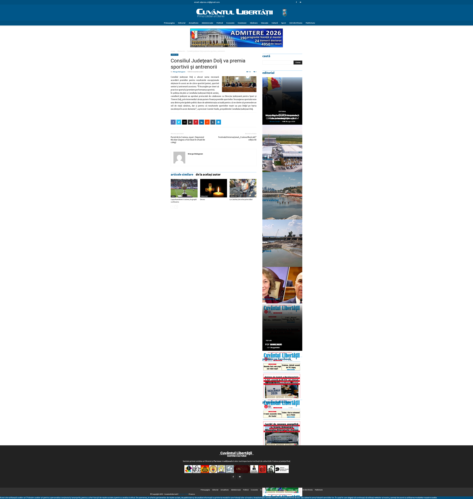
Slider (173, 196)
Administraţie (207, 23)
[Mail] (300, 2)
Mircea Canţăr (275, 121)
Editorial (181, 23)
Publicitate (310, 23)
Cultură (275, 23)
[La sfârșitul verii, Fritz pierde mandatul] (282, 290)
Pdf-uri (269, 340)
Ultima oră (181, 51)
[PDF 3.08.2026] (282, 422)
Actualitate (193, 23)
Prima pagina (169, 23)
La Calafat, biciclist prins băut (241, 199)
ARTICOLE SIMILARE (182, 174)
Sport (283, 23)
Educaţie (264, 23)
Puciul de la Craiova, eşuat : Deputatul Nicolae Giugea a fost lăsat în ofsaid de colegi (188, 140)
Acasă (173, 51)
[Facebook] (296, 2)
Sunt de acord (443, 498)
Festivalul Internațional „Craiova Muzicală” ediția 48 (237, 138)
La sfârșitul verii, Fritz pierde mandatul (282, 117)
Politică (220, 23)
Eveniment (242, 23)
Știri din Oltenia (295, 23)
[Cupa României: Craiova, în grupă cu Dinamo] (184, 188)
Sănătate (254, 23)
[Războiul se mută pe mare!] (282, 195)
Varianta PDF (271, 299)
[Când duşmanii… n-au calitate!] (282, 148)
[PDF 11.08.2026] (282, 374)
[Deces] (213, 188)
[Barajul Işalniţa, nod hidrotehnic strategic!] (282, 243)
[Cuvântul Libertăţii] (236, 12)
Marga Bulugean (179, 72)
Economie (230, 23)
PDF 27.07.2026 (273, 344)
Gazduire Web (183, 494)
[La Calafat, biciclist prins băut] (243, 188)
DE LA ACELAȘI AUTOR (208, 174)
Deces (202, 199)
